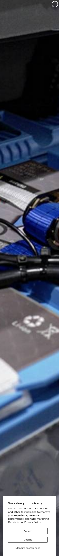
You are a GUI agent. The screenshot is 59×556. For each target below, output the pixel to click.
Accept (27, 531)
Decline (28, 539)
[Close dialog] (55, 4)
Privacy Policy (32, 522)
